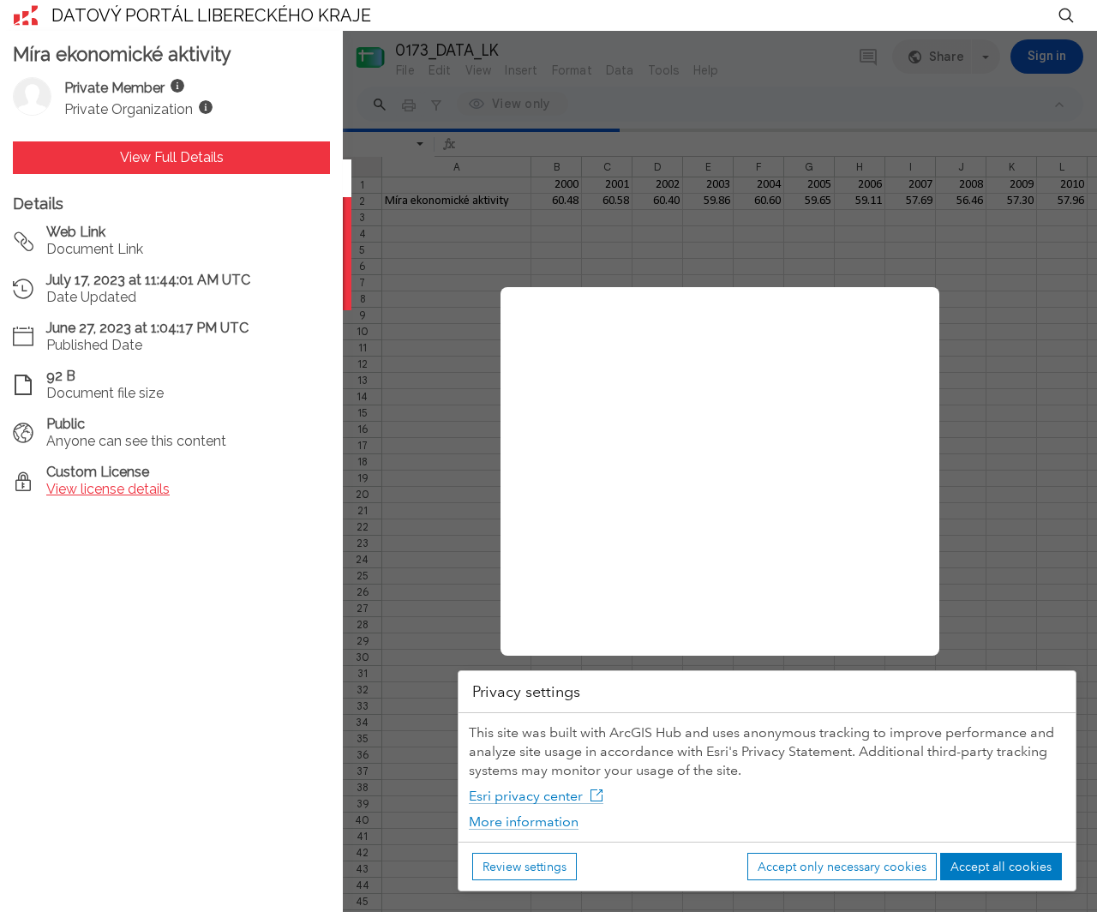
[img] (177, 85)
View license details (108, 489)
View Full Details (172, 157)
